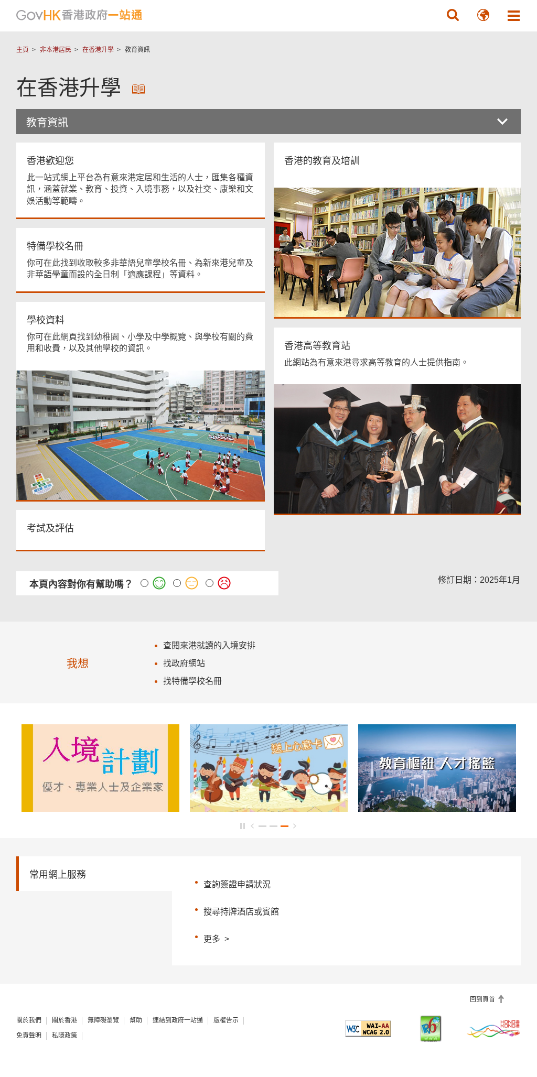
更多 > (216, 937)
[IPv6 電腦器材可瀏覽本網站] (430, 1028)
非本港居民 (55, 49)
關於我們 (28, 1020)
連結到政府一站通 (178, 1020)
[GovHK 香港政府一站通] (79, 15)
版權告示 (226, 1020)
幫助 (136, 1020)
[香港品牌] (493, 1028)
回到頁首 (483, 999)
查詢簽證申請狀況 (237, 884)
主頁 (22, 49)
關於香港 (64, 1020)
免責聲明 (28, 1035)
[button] (452, 15)
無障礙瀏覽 (103, 1020)
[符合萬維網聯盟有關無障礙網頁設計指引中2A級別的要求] (367, 1028)
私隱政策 (64, 1035)
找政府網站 (184, 663)
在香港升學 (98, 49)
